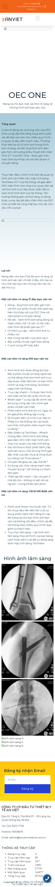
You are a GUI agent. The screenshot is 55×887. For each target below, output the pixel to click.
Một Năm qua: (16, 872)
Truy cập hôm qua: (19, 861)
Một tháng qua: (17, 869)
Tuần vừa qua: (16, 865)
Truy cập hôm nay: (19, 858)
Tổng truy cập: (17, 876)
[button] (37, 18)
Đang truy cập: (17, 854)
